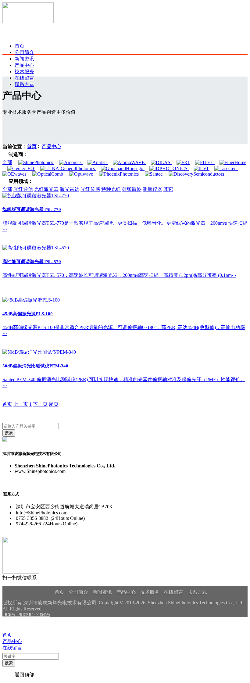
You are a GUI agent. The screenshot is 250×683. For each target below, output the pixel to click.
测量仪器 (152, 189)
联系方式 (24, 84)
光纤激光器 (46, 189)
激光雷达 (69, 189)
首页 (19, 45)
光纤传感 (90, 189)
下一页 (40, 404)
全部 (7, 162)
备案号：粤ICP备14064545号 (26, 615)
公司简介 (24, 52)
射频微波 (131, 189)
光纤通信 (23, 189)
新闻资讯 (24, 58)
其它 (168, 189)
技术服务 (24, 71)
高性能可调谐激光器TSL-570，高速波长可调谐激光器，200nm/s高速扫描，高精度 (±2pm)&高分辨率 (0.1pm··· (119, 275)
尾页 (54, 404)
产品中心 (24, 65)
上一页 (20, 404)
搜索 (9, 433)
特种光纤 (111, 189)
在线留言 (24, 77)
